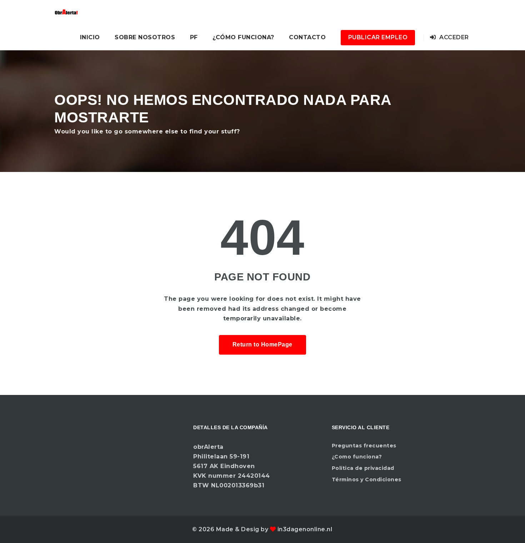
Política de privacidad (363, 468)
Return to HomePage (262, 344)
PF (194, 37)
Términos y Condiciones (366, 479)
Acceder (453, 37)
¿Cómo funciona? (243, 37)
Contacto (307, 37)
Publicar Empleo (378, 37)
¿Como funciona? (357, 456)
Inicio (90, 37)
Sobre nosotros (145, 37)
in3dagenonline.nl (305, 529)
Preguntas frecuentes (364, 445)
